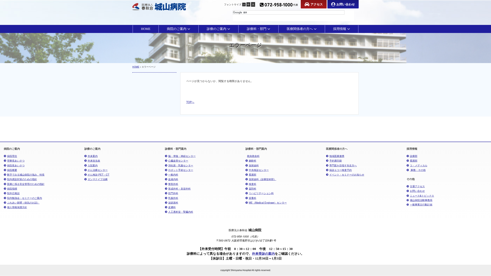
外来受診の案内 (263, 253)
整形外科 (173, 184)
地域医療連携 (336, 156)
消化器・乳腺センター (180, 165)
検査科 (252, 184)
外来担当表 (94, 160)
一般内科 (173, 174)
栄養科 (252, 198)
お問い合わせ (345, 4)
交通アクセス (417, 186)
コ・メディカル (418, 165)
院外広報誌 (13, 193)
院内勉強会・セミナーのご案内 (24, 198)
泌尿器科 (173, 202)
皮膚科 (172, 207)
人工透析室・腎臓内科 (180, 212)
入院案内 (93, 165)
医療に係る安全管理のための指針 (25, 184)
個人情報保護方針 (17, 207)
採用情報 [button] (339, 29)
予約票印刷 (335, 160)
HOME (145, 29)
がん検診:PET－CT (98, 174)
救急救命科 (253, 156)
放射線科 (254, 165)
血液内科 (173, 179)
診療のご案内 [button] (216, 29)
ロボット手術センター (180, 170)
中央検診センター (259, 170)
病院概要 (12, 170)
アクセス (317, 4)
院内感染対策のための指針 (22, 179)
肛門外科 (173, 193)
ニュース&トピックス (422, 195)
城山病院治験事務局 (421, 200)
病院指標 (12, 188)
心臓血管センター (178, 160)
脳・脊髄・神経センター (182, 156)
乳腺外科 (173, 198)
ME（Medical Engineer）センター (268, 202)
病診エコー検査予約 (340, 170)
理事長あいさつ (16, 160)
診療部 (413, 156)
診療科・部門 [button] (256, 29)
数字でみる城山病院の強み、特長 (25, 174)
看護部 (252, 174)
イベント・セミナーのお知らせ (346, 174)
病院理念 (12, 156)
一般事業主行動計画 (421, 204)
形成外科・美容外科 (179, 188)
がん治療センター (98, 170)
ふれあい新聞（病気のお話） (23, 202)
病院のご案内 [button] (176, 29)
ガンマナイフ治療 (98, 179)
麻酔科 (252, 160)
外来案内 (93, 156)
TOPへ (190, 102)
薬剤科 (252, 188)
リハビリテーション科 (261, 193)
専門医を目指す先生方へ (343, 165)
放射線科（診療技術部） (262, 179)
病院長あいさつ (16, 165)
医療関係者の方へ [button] (300, 29)
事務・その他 (418, 170)
